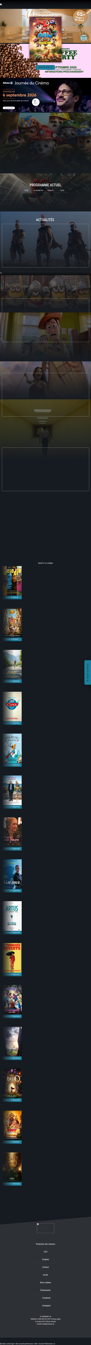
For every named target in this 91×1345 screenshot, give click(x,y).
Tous (26, 190)
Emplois (45, 1259)
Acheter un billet (45, 67)
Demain (50, 190)
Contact (45, 1267)
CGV (45, 1251)
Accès (45, 1275)
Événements (45, 1290)
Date (62, 190)
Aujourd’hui (38, 190)
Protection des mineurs (45, 1244)
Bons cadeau (45, 1282)
